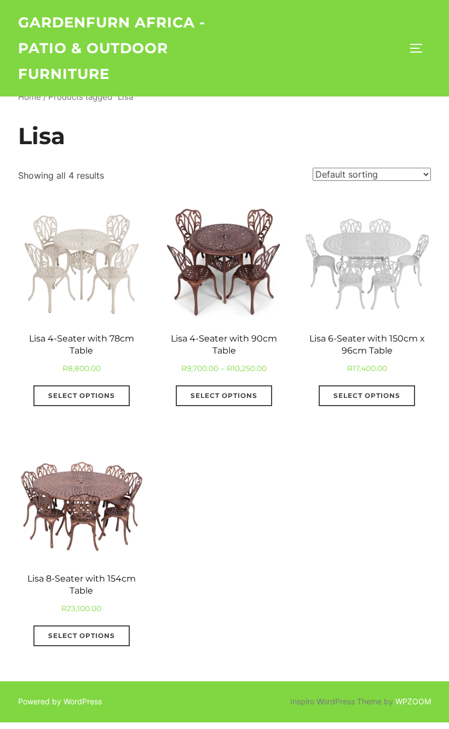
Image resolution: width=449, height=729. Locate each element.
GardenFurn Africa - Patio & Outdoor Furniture (111, 48)
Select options (81, 395)
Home (29, 97)
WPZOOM (413, 701)
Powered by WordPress (60, 701)
